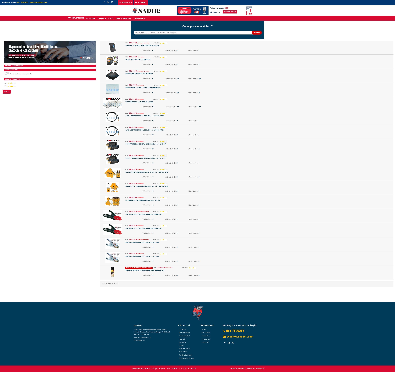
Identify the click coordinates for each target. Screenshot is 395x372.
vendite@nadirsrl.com (38, 2)
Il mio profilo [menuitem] (205, 336)
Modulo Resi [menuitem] (183, 352)
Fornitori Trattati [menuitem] (184, 333)
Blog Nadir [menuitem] (182, 342)
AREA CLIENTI (127, 2)
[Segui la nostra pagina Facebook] (104, 2)
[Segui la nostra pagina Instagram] (111, 2)
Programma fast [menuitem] (184, 336)
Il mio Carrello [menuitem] (206, 339)
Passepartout (202, 368)
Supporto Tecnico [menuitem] (105, 18)
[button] (257, 33)
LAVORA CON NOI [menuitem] (140, 18)
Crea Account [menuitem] (206, 333)
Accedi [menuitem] (204, 329)
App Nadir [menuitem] (182, 339)
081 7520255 (22, 2)
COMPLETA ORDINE (230, 12)
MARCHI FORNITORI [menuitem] (123, 18)
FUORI (21, 74)
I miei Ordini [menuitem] (205, 342)
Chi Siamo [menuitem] (182, 329)
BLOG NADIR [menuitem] (90, 18)
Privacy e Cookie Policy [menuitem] (186, 358)
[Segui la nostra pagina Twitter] (108, 2)
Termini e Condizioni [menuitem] (185, 355)
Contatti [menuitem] (181, 345)
